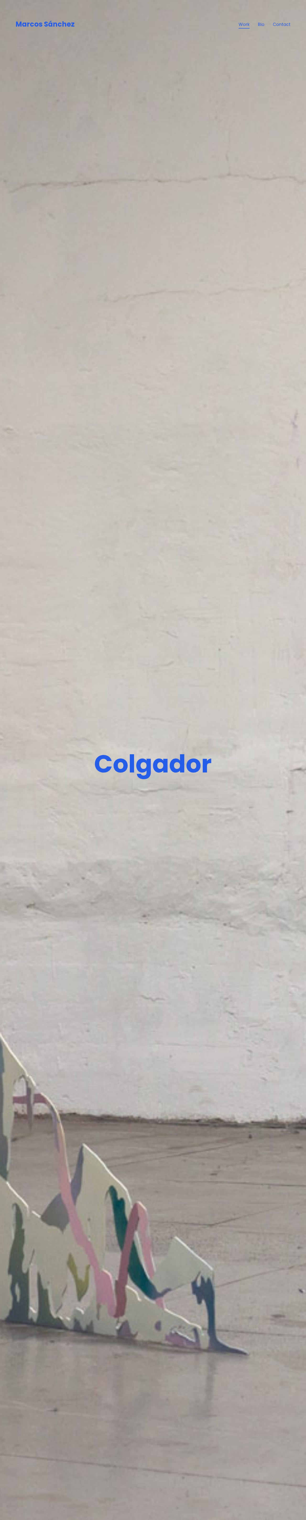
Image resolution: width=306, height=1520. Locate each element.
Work (244, 24)
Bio (261, 24)
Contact (281, 24)
